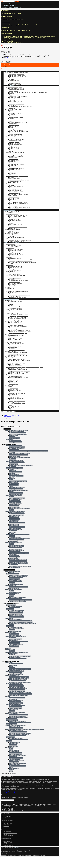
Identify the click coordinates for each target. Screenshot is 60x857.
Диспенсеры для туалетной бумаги (18, 317)
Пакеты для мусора (11, 356)
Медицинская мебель (14, 178)
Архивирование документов (16, 153)
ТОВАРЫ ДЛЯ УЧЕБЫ (9, 210)
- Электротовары (10, 649)
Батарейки (12, 293)
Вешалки (11, 177)
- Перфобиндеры (13, 640)
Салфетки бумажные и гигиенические (16, 363)
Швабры (11, 407)
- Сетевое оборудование (15, 631)
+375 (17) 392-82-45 (8, 40)
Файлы (11, 174)
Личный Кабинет (8, 841)
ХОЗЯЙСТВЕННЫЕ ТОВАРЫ (11, 299)
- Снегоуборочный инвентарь (16, 760)
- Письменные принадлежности (14, 542)
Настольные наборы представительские (19, 149)
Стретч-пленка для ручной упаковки (18, 131)
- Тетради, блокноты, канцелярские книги (19, 457)
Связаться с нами (5, 19)
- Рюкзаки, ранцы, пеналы (13, 571)
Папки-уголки (13, 172)
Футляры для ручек (14, 208)
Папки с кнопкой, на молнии (16, 164)
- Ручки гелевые (13, 554)
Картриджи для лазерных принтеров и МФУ (20, 259)
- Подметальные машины (15, 707)
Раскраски (11, 223)
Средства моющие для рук (16, 340)
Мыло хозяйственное (14, 339)
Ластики (11, 118)
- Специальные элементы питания (17, 658)
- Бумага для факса (14, 449)
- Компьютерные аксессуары (16, 628)
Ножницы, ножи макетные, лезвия (18, 122)
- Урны (11, 767)
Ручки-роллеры (13, 206)
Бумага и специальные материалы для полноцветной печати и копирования (28, 92)
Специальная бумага (14, 97)
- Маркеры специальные (15, 549)
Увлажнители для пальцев (15, 134)
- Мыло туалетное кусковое (16, 700)
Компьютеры (9, 265)
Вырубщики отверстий (15, 113)
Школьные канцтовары (12, 233)
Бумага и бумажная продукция (14, 87)
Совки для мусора (13, 399)
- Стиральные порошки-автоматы (17, 735)
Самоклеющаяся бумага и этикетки (18, 96)
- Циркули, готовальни (15, 592)
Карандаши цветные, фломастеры (17, 216)
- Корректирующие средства (16, 476)
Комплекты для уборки (15, 390)
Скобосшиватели (13, 126)
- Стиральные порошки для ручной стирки (20, 733)
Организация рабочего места (13, 136)
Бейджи (11, 110)
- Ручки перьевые (13, 558)
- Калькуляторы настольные (16, 613)
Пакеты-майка (13, 382)
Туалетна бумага (10, 374)
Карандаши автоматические (16, 186)
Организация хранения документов (15, 152)
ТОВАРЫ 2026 (7, 71)
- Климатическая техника (15, 606)
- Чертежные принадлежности (14, 589)
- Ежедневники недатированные (17, 432)
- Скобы (11, 486)
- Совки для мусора (14, 762)
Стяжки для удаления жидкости (17, 401)
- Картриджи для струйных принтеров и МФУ (20, 622)
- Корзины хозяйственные (15, 754)
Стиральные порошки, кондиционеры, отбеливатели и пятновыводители (24, 367)
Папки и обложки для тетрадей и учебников (20, 240)
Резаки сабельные (13, 286)
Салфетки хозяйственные (15, 312)
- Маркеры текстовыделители (16, 550)
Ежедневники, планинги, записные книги (17, 72)
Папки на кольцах (13, 159)
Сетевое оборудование (15, 270)
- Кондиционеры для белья (16, 730)
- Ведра (11, 749)
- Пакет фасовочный (14, 742)
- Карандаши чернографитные (16, 546)
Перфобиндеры (13, 279)
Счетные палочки (13, 228)
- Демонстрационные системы (17, 462)
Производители (4, 24)
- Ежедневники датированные (16, 431)
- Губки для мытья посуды (15, 673)
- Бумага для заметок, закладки (17, 447)
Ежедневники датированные (16, 74)
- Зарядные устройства (15, 657)
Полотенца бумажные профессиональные (19, 360)
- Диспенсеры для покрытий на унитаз (19, 677)
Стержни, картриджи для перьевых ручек (19, 207)
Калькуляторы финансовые (16, 255)
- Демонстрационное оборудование (15, 461)
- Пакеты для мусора (11, 718)
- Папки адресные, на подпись (17, 513)
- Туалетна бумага (10, 737)
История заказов (11, 30)
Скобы (11, 127)
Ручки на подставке (14, 198)
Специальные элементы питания (17, 297)
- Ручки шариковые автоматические (18, 561)
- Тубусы (11, 590)
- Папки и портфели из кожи (16, 515)
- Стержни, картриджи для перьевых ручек (20, 566)
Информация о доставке (10, 5)
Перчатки (11, 305)
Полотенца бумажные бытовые (17, 359)
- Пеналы (11, 572)
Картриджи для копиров (15, 258)
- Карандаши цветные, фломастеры (18, 576)
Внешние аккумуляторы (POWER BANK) (19, 295)
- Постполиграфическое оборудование (16, 636)
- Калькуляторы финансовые (16, 617)
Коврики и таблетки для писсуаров (18, 352)
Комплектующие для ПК (15, 266)
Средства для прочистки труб (16, 325)
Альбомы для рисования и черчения (18, 215)
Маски (11, 304)
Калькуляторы (10, 248)
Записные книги (13, 77)
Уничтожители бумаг (14, 274)
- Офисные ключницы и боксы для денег (19, 538)
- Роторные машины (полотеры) (17, 712)
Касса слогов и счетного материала (18, 227)
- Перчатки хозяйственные (16, 758)
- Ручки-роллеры (13, 564)
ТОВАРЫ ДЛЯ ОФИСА (10, 85)
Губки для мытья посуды (15, 310)
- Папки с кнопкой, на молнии (17, 523)
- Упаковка (9, 741)
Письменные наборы (14, 193)
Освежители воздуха (11, 351)
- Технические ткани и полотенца (17, 766)
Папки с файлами (13, 165)
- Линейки (12, 478)
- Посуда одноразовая (11, 724)
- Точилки (11, 491)
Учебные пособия (10, 225)
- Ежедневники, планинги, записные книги (17, 430)
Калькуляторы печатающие (16, 254)
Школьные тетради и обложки (14, 238)
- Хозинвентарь (10, 747)
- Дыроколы (12, 473)
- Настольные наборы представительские (19, 508)
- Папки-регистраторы (15, 528)
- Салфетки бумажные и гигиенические (16, 725)
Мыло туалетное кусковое (15, 338)
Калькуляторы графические (16, 249)
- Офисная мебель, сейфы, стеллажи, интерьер (17, 534)
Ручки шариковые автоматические (18, 202)
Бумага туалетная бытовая (15, 376)
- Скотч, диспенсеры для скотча (17, 487)
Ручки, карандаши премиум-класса (18, 204)
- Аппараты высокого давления (17, 705)
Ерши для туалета (13, 389)
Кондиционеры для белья (15, 368)
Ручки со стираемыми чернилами (17, 200)
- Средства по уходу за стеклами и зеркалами (20, 694)
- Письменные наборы (14, 551)
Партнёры (24, 24)
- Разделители (12, 532)
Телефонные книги (14, 80)
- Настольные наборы (14, 507)
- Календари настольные (15, 442)
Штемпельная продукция (15, 135)
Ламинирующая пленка (15, 278)
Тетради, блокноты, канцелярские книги (19, 98)
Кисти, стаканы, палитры (15, 217)
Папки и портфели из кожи (16, 156)
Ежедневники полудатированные (17, 76)
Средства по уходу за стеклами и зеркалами (20, 331)
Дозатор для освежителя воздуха (17, 318)
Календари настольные (15, 84)
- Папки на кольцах (14, 517)
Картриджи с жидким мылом (16, 335)
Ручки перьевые (13, 199)
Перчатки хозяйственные (15, 395)
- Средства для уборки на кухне (17, 690)
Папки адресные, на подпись (16, 155)
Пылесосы (12, 348)
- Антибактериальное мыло (16, 663)
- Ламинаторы (12, 637)
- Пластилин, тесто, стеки (15, 581)
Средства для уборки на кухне (17, 327)
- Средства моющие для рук (16, 703)
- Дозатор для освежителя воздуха (17, 680)
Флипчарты (12, 108)
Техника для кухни (14, 246)
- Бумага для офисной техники (17, 448)
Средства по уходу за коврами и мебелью (19, 330)
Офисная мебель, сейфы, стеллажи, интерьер (17, 176)
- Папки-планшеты (14, 525)
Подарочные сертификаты (15, 24)
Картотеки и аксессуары (15, 140)
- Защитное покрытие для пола (17, 498)
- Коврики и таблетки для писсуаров (18, 714)
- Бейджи (11, 469)
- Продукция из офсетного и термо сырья (19, 453)
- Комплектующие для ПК (15, 627)
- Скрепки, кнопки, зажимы (16, 489)
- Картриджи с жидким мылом (17, 697)
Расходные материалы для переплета (18, 280)
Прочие (11, 151)
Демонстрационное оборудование (14, 102)
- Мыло (8, 696)
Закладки (18, 30)
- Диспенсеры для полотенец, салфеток (19, 678)
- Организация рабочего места (14, 495)
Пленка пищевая (13, 384)
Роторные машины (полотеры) (17, 350)
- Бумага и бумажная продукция (14, 445)
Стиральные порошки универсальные (18, 372)
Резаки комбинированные (15, 283)
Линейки (11, 119)
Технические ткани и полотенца (17, 403)
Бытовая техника (10, 244)
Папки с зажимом (13, 161)
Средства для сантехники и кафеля (18, 326)
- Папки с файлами (14, 524)
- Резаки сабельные (14, 647)
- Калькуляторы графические (16, 610)
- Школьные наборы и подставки (17, 597)
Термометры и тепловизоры (16, 308)
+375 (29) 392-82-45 (8, 41)
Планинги (11, 79)
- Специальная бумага (14, 456)
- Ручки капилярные (14, 555)
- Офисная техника (11, 632)
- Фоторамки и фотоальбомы (16, 540)
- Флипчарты (12, 466)
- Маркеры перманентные (15, 547)
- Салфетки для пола (14, 759)
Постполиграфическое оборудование (15, 275)
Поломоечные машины (15, 346)
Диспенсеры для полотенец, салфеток (18, 316)
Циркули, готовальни (14, 232)
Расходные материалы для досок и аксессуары (20, 106)
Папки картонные (13, 157)
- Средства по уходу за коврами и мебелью (20, 692)
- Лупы (11, 479)
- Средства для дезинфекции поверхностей (20, 669)
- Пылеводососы (13, 709)
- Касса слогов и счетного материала (18, 587)
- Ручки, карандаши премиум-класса (18, 563)
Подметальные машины (15, 344)
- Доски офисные (13, 464)
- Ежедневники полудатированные (18, 434)
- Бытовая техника (11, 605)
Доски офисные (13, 105)
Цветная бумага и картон (15, 101)
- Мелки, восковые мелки (15, 580)
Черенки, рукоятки (14, 406)
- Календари (9, 439)
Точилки (11, 132)
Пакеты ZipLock (13, 381)
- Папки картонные (14, 516)
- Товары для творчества (12, 573)
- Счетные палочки (14, 588)
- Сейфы (8, 648)
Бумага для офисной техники (16, 89)
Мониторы (12, 269)
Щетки (11, 408)
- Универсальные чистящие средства (18, 695)
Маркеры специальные (15, 190)
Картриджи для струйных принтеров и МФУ (20, 261)
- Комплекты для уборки (15, 752)
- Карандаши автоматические (16, 545)
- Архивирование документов (16, 512)
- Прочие (11, 510)
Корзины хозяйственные (15, 391)
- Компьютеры (10, 626)
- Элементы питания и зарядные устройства (17, 652)
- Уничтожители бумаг (15, 635)
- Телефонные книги (14, 438)
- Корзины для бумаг (14, 500)
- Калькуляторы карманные (16, 611)
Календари (9, 81)
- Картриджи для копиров (15, 619)
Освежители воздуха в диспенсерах (18, 355)
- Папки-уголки (13, 530)
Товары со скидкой (32, 24)
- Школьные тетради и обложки (14, 598)
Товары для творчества (12, 214)
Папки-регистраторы (14, 169)
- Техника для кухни (14, 607)
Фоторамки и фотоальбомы (16, 181)
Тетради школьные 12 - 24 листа (17, 241)
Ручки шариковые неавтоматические (18, 203)
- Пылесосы (12, 711)
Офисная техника (10, 271)
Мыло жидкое (12, 337)
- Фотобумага (12, 458)
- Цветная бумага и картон (16, 460)
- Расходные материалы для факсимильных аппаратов (22, 623)
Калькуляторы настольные (16, 251)
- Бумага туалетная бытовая (16, 738)
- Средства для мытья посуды (16, 686)
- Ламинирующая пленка (15, 639)
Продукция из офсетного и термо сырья (19, 95)
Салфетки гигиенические (15, 365)
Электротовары (10, 288)
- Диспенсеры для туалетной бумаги (18, 679)
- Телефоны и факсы (14, 634)
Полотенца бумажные (11, 357)
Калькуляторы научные (15, 253)
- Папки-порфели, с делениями (17, 527)
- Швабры (11, 769)
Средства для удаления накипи (17, 329)
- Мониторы (12, 630)
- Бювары (11, 496)
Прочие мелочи (13, 123)
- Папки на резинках (14, 519)
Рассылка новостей (25, 30)
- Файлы (11, 533)
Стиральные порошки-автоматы (17, 373)
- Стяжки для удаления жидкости (17, 763)
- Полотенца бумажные (12, 720)
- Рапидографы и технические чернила (19, 553)
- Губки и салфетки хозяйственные (15, 671)
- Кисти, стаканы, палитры (16, 577)
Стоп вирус (9, 300)
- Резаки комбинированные (16, 644)
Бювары (11, 138)
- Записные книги (13, 435)
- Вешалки (12, 536)
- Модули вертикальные (15, 502)
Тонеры (11, 263)
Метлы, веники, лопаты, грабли (17, 393)
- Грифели (11, 544)
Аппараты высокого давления (16, 343)
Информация (5, 10)
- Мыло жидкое (13, 699)
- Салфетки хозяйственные (16, 674)
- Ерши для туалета (14, 751)
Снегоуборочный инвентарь (16, 398)
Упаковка (8, 378)
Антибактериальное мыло (15, 301)
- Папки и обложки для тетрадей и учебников (20, 600)
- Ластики (11, 477)
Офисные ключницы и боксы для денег (19, 180)
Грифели (11, 185)
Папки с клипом (13, 163)
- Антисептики (13, 665)
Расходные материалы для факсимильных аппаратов (22, 262)
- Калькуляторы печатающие (16, 615)
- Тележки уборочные (14, 764)
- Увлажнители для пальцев (16, 493)
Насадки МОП (13, 394)
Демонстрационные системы (16, 104)
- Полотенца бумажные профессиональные (20, 722)
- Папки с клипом (13, 521)
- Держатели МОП (14, 750)
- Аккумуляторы (13, 653)
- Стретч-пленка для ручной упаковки (18, 490)
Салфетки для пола (14, 397)
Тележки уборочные (14, 402)
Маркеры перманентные (15, 189)
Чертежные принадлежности (13, 229)
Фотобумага (12, 100)
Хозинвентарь (9, 385)
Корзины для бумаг (14, 142)
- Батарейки (12, 654)
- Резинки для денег (14, 483)
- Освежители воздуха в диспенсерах (18, 717)
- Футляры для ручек (14, 567)
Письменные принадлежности (14, 183)
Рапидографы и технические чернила (18, 194)
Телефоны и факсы (14, 272)
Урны (10, 405)
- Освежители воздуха (11, 713)
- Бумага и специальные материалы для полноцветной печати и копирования (28, 451)
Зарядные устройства (14, 296)
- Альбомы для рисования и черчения (18, 575)
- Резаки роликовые (14, 645)
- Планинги (12, 436)
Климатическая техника (15, 245)
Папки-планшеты (13, 166)
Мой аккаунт (5, 27)
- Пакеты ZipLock (13, 743)
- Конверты (12, 452)
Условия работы (7, 4)
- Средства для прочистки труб (17, 687)
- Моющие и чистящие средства (14, 683)
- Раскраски (12, 583)
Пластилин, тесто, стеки (15, 221)
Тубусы (11, 231)
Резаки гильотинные (14, 282)
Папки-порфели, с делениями (16, 168)
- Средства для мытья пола (16, 684)
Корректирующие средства (16, 117)
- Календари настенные (15, 440)
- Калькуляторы (10, 609)
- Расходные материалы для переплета (18, 641)
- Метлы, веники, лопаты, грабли (17, 755)
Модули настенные (14, 146)
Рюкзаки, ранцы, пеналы (12, 211)
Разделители (12, 173)
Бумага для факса (13, 91)
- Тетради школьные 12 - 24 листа (17, 601)
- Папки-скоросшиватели (15, 529)
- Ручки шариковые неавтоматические (18, 562)
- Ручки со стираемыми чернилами (18, 559)
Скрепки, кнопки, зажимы (16, 130)
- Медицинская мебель (15, 537)
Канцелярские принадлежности (14, 109)
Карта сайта (20, 19)
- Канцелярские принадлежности (14, 468)
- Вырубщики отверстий (15, 472)
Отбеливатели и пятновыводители (18, 369)
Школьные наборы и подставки (17, 237)
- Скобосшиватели (14, 485)
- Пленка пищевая (13, 746)
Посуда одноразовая (11, 361)
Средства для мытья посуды (16, 323)
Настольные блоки (14, 147)
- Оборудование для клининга (13, 704)
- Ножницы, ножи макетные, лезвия (18, 481)
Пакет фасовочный (14, 380)
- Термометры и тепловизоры (16, 670)
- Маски (11, 666)
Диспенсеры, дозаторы (12, 313)
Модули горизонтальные (15, 144)
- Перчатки (12, 667)
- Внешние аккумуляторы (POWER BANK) (20, 656)
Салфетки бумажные (14, 364)
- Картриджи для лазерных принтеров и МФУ (20, 620)
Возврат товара (13, 19)
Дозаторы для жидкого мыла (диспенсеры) (20, 320)
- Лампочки (12, 651)
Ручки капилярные (14, 197)
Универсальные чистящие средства (18, 333)
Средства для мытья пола (15, 322)
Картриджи (9, 257)
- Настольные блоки (14, 506)
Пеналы (11, 212)
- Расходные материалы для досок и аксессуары (21, 465)
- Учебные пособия (11, 585)
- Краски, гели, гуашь (14, 579)
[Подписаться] (1, 801)
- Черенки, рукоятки (14, 768)
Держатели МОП (13, 388)
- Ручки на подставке (14, 557)
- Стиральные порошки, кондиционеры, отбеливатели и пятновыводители (25, 729)
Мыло (7, 334)
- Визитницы (12, 470)
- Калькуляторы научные (15, 614)
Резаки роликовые (13, 284)
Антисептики (12, 303)
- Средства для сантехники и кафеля (18, 688)
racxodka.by (16, 847)
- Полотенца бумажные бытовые (17, 721)
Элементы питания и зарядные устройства (17, 291)
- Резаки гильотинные (14, 643)
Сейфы (8, 287)
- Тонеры (11, 624)
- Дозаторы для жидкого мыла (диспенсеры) (20, 682)
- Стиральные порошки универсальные (19, 734)
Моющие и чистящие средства (14, 321)
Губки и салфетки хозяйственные (14, 309)
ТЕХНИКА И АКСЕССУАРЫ (11, 242)
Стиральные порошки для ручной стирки (19, 371)
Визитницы (12, 112)
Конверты (11, 93)
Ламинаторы (12, 276)
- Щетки (11, 771)
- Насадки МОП (13, 756)
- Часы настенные (13, 541)
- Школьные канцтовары (12, 593)
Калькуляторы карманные (15, 250)
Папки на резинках (14, 160)
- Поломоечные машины (15, 708)
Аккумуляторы (13, 292)
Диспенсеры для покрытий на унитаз (18, 314)
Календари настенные (14, 83)
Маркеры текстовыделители (16, 191)
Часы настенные (13, 182)
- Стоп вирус (9, 662)
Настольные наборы (14, 148)
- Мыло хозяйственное (15, 701)
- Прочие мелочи (13, 482)
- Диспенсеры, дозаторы (12, 675)
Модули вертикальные (15, 143)
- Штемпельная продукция (16, 494)
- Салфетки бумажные (14, 726)
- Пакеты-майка (13, 745)
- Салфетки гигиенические (16, 728)
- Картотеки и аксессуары (15, 499)
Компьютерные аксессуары (16, 267)
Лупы (10, 121)
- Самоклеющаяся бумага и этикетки (18, 455)
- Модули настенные (14, 504)
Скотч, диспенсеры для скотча (16, 129)
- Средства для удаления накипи (17, 691)
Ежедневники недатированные (17, 75)
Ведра (10, 386)
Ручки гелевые (13, 195)
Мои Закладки (7, 843)
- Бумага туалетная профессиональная (18, 739)
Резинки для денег (14, 125)
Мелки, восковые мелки (15, 220)
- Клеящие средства (14, 474)
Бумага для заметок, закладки (16, 88)
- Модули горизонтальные (15, 503)
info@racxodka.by (8, 38)
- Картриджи (9, 618)
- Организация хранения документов (15, 511)
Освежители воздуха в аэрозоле (17, 354)
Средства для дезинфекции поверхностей (19, 306)
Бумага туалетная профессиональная (18, 377)
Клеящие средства (13, 115)
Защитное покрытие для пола (16, 139)
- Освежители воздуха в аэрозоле (17, 716)
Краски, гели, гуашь (14, 219)
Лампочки (11, 289)
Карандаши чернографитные (16, 187)
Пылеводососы (13, 347)
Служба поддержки (7, 16)
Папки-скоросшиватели (15, 170)
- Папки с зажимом (14, 520)
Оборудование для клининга (13, 342)
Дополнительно (6, 22)
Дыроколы (12, 114)
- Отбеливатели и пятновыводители (18, 731)
